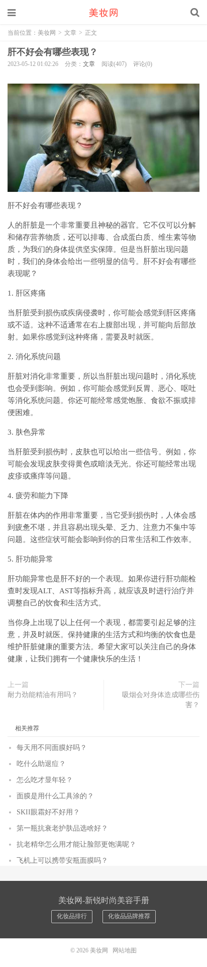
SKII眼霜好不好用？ (48, 812)
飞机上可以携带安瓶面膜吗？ (62, 860)
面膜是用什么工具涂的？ (55, 796)
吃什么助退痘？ (41, 764)
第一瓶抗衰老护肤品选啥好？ (62, 828)
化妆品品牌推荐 (129, 916)
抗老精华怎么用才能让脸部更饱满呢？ (76, 844)
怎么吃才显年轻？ (45, 780)
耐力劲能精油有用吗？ (43, 695)
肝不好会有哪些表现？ (53, 52)
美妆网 (103, 13)
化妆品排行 (72, 916)
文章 (70, 32)
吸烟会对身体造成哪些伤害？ (160, 700)
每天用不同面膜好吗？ (52, 747)
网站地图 (125, 950)
